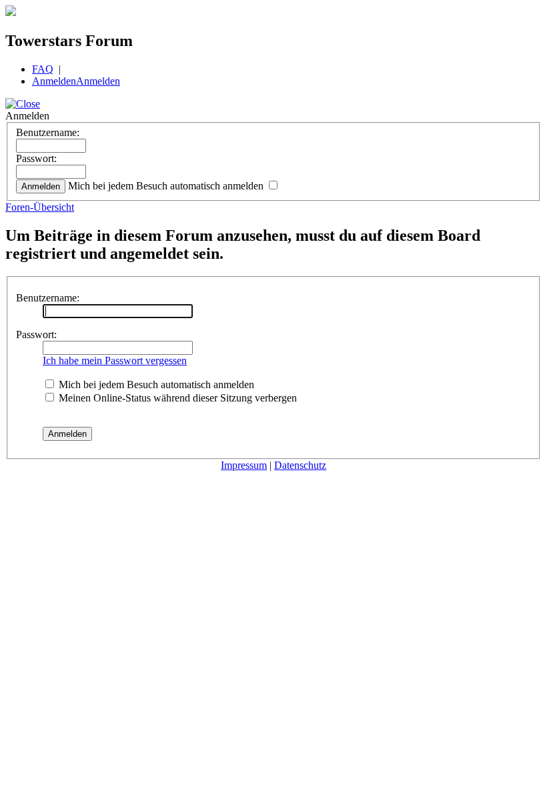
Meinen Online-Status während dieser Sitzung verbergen (176, 398)
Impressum (244, 465)
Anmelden (54, 81)
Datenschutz (300, 465)
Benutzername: (47, 132)
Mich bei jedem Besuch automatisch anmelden (167, 185)
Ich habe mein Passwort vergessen (115, 360)
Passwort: (36, 158)
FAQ (42, 69)
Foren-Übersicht (39, 207)
